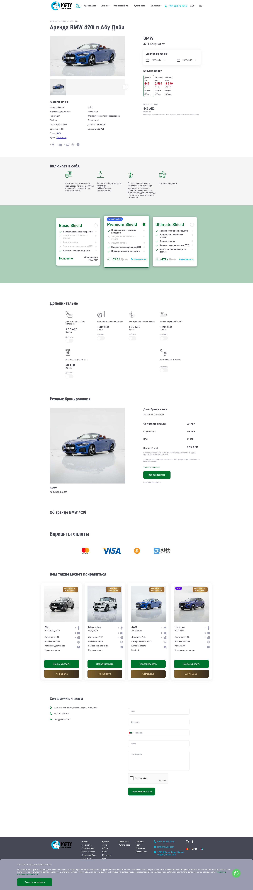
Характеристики (59, 101)
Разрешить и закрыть (35, 882)
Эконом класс (88, 852)
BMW (59, 133)
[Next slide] (125, 87)
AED (192, 6)
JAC (134, 627)
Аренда (85, 841)
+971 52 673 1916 (61, 714)
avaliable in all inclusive (69, 589)
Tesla (104, 845)
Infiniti (105, 848)
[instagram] (187, 841)
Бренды (106, 841)
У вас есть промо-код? (151, 467)
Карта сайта (141, 852)
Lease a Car (124, 841)
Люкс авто (87, 845)
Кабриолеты (87, 858)
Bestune (180, 627)
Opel (104, 858)
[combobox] (131, 733)
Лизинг (104, 6)
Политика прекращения (152, 482)
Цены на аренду (152, 70)
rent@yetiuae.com (62, 719)
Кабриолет (62, 137)
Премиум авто (88, 848)
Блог (137, 845)
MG (47, 627)
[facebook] (192, 841)
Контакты (155, 6)
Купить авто (139, 6)
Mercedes (94, 627)
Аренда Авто (90, 6)
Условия (139, 841)
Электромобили (120, 6)
